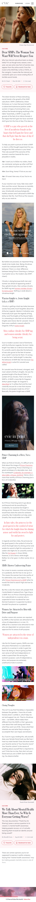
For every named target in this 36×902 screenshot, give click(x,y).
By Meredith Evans (7, 837)
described (5, 384)
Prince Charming (26, 465)
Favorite (9, 87)
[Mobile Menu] (32, 3)
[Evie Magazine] (5, 3)
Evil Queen (12, 553)
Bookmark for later (24, 87)
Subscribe (27, 899)
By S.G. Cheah (6, 81)
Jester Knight (19, 325)
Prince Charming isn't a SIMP (15, 580)
